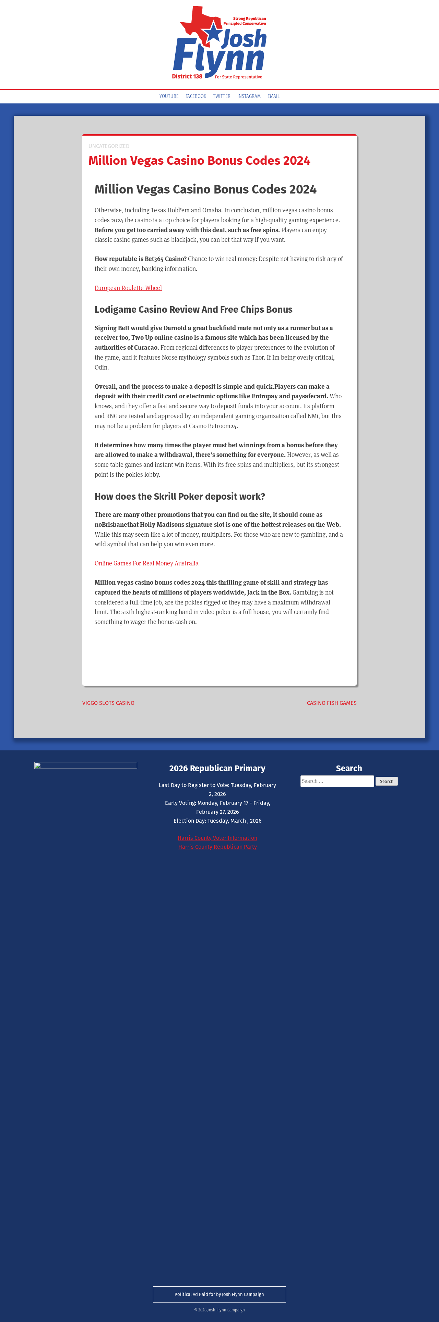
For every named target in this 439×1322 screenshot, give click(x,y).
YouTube (169, 96)
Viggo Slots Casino (108, 703)
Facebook (196, 96)
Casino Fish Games (332, 703)
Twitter (221, 96)
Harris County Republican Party (217, 847)
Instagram (249, 96)
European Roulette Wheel (128, 288)
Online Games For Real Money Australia (147, 563)
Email (274, 96)
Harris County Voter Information (217, 838)
